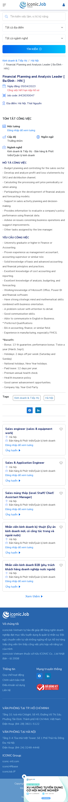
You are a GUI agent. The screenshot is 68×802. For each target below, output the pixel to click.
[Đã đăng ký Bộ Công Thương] (47, 687)
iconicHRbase (10, 766)
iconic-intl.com (10, 761)
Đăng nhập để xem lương (21, 130)
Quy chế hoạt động (13, 675)
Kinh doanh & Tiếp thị (14, 60)
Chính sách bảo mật (13, 680)
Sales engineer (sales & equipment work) (28, 431)
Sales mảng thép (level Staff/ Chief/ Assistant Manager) (29, 495)
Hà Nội (35, 60)
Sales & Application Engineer (24, 463)
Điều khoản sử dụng (13, 685)
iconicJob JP (9, 771)
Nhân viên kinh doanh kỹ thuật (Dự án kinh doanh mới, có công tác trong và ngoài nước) (30, 531)
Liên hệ (6, 690)
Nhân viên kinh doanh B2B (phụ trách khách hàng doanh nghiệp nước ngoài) (30, 567)
